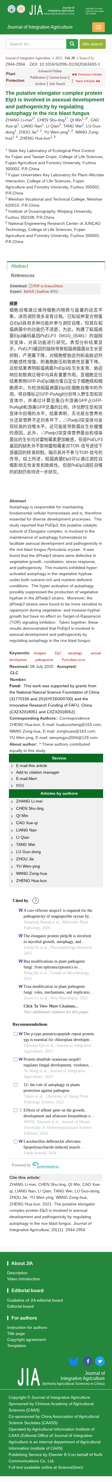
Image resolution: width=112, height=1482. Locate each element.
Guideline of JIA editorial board (35, 1300)
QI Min (22, 815)
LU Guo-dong (28, 851)
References (22, 275)
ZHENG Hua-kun (31, 880)
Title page (16, 1333)
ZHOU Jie (25, 859)
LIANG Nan (26, 830)
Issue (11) (86, 58)
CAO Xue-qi (27, 822)
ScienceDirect (70, 1467)
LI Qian (22, 837)
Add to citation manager (37, 772)
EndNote (43, 292)
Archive (40, 84)
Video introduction (23, 1279)
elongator (40, 653)
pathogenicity (44, 660)
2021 (58, 58)
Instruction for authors (27, 1327)
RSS (20, 785)
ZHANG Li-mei (29, 801)
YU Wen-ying (28, 866)
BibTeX (29, 292)
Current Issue (58, 77)
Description (17, 1272)
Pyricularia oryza (73, 660)
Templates (16, 1345)
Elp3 (57, 653)
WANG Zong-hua (31, 873)
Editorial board (20, 1306)
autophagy (75, 653)
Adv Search (57, 84)
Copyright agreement (26, 1339)
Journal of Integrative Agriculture (40, 27)
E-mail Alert (26, 778)
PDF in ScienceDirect (47, 286)
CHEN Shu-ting (30, 808)
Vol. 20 (70, 58)
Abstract (19, 266)
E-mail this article (31, 765)
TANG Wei (25, 844)
